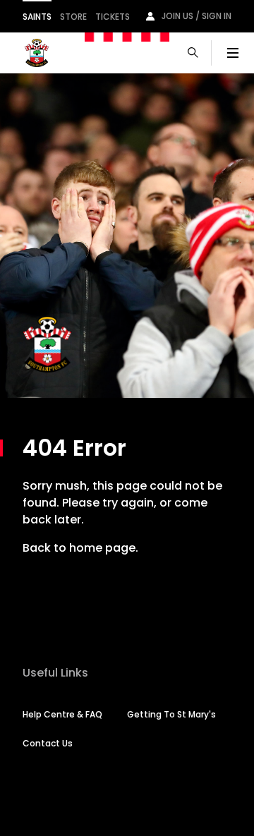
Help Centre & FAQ (62, 714)
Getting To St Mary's (171, 714)
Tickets (112, 17)
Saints (37, 17)
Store (73, 17)
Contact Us (48, 743)
